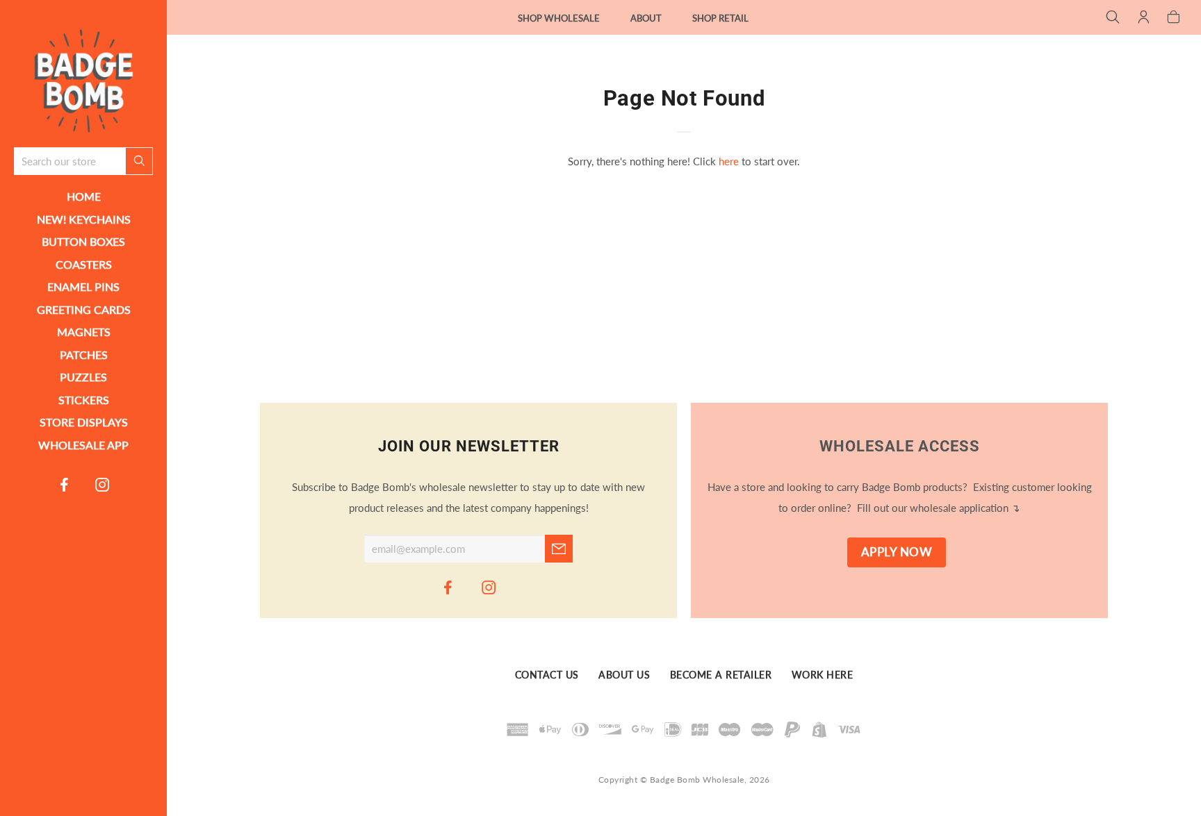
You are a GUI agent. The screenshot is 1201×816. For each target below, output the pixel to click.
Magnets (84, 331)
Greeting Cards (84, 309)
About (646, 18)
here (729, 161)
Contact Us (547, 675)
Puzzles (83, 376)
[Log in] (1144, 18)
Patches (84, 354)
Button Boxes (83, 241)
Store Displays (84, 421)
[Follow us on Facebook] (64, 484)
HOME (84, 196)
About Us (624, 675)
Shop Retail (720, 18)
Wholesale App (83, 444)
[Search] (1113, 18)
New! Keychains (84, 219)
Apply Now (897, 552)
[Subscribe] (559, 549)
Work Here (822, 675)
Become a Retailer (721, 675)
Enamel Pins (83, 286)
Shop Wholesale (559, 18)
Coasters (84, 264)
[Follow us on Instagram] (103, 484)
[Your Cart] (1173, 18)
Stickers (83, 399)
